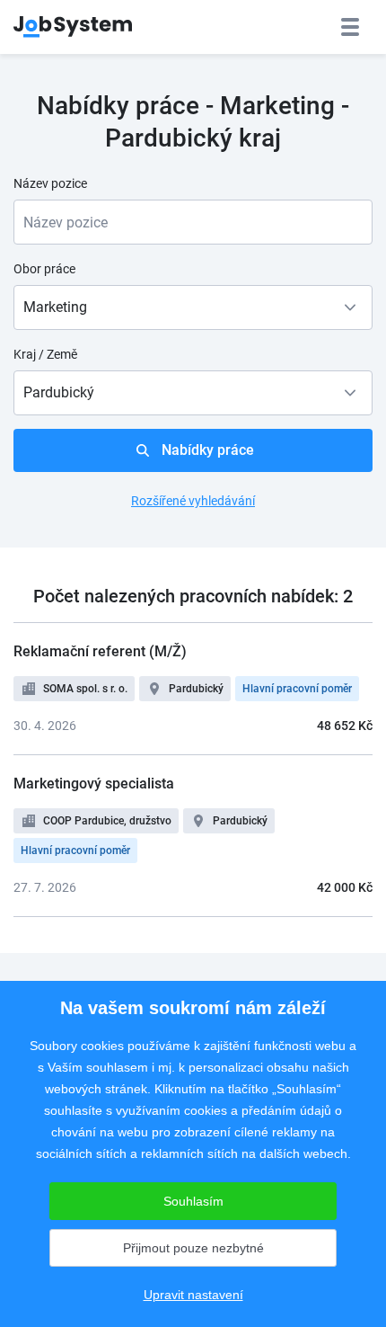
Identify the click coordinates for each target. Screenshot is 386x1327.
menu (350, 26)
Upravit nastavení (193, 1294)
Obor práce (44, 269)
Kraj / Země (45, 354)
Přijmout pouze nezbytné (193, 1248)
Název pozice (50, 183)
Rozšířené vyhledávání (193, 501)
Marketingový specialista (93, 783)
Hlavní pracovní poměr (297, 688)
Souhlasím (193, 1201)
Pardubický (196, 688)
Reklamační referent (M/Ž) (100, 651)
